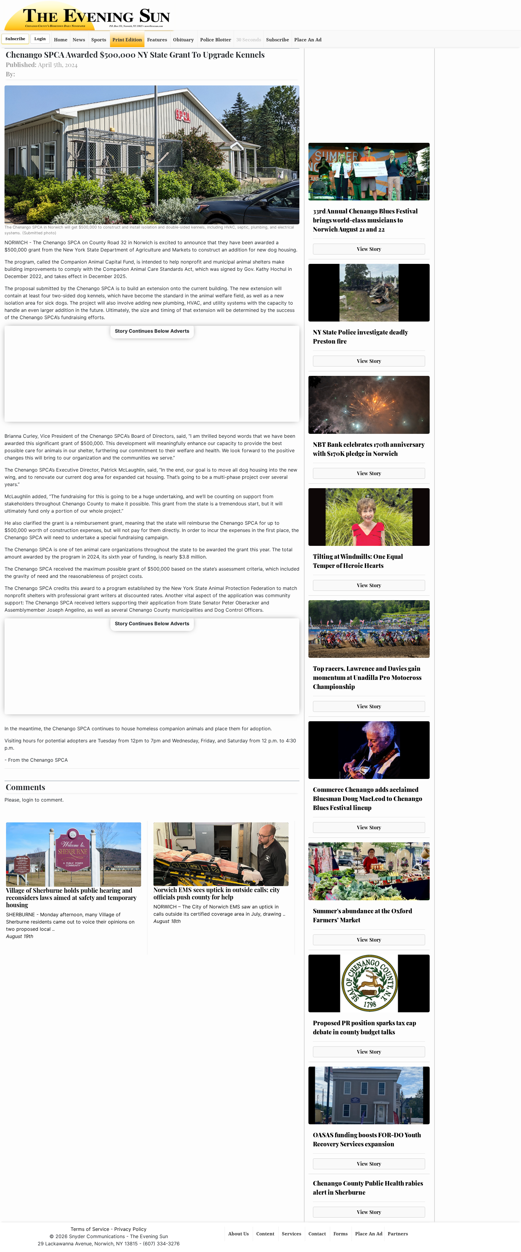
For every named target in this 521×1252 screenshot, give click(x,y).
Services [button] (292, 1234)
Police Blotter (215, 40)
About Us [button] (239, 1234)
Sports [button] (98, 40)
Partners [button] (398, 1234)
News (79, 40)
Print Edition (127, 40)
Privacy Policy (130, 1229)
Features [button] (157, 40)
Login (40, 39)
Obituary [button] (183, 40)
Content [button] (266, 1234)
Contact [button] (317, 1234)
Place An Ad (308, 40)
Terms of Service (90, 1229)
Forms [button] (341, 1234)
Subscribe (15, 39)
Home (61, 40)
